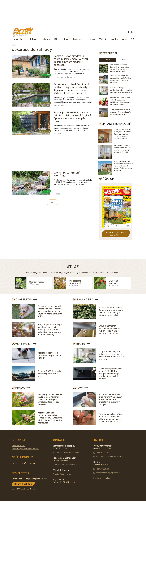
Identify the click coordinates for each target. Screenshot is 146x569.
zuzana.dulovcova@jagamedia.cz (67, 465)
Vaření (102, 39)
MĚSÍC (124, 60)
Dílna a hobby (61, 39)
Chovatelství (78, 39)
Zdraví (92, 39)
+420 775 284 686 (102, 453)
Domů (14, 45)
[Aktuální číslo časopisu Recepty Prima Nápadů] (116, 229)
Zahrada (46, 39)
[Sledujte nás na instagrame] (132, 32)
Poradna (114, 39)
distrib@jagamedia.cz (63, 474)
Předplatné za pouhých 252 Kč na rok (116, 234)
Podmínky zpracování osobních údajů (25, 449)
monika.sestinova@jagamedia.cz (67, 452)
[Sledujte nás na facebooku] (128, 32)
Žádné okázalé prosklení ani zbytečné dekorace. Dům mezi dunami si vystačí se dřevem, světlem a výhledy (122, 134)
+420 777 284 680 (102, 469)
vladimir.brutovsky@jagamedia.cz (108, 473)
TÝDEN (107, 60)
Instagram (31, 463)
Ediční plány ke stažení (101, 478)
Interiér (34, 39)
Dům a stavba (19, 39)
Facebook (19, 463)
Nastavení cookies (18, 446)
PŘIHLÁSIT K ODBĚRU (23, 484)
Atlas (125, 39)
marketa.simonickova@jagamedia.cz (109, 456)
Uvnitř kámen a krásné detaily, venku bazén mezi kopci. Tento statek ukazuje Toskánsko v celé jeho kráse (123, 165)
